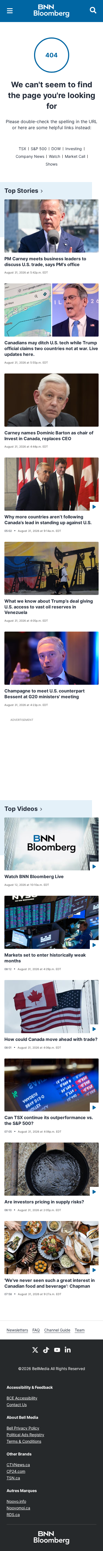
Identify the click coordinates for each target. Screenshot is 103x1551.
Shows (51, 164)
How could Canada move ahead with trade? (51, 1039)
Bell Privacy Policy (23, 1428)
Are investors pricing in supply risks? (44, 1201)
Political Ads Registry (25, 1434)
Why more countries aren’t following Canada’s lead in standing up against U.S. (48, 519)
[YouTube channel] (57, 1349)
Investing (73, 148)
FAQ (36, 1330)
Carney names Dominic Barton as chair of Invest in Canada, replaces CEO (48, 435)
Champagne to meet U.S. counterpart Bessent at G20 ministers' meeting (44, 693)
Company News (30, 156)
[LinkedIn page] (68, 1349)
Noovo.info (16, 1501)
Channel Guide (57, 1330)
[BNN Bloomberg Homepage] (51, 11)
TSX (22, 148)
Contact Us (17, 1404)
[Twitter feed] (35, 1349)
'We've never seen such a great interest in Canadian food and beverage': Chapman (49, 1283)
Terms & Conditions (24, 1441)
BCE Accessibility (22, 1398)
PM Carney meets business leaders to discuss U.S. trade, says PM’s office (45, 261)
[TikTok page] (46, 1349)
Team (80, 1330)
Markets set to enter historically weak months (45, 957)
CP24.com (16, 1471)
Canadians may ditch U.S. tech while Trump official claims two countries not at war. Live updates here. (51, 348)
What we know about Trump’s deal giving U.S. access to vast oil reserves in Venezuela (48, 606)
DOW (56, 148)
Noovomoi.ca (18, 1508)
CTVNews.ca (18, 1464)
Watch (54, 156)
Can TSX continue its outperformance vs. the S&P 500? (48, 1120)
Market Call (75, 156)
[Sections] (9, 10)
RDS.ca (13, 1514)
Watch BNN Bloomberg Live (34, 876)
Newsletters (17, 1330)
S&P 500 (39, 148)
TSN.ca (13, 1478)
